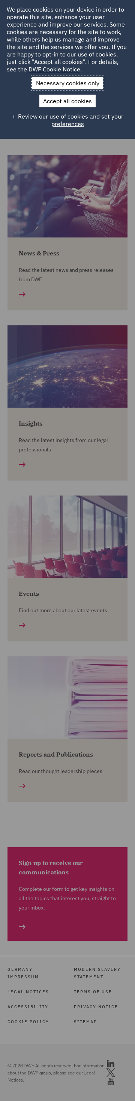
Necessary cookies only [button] (67, 83)
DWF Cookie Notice (54, 69)
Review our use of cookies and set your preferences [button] (70, 120)
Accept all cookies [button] (67, 101)
